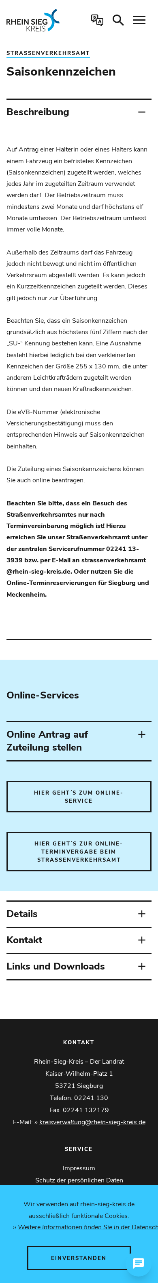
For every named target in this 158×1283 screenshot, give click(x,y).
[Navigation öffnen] (139, 20)
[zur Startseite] (37, 20)
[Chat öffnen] (139, 1264)
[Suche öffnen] (118, 20)
